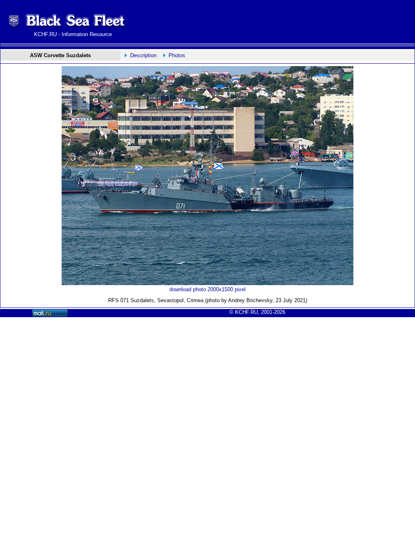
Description (143, 55)
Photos (177, 55)
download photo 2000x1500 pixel (207, 289)
